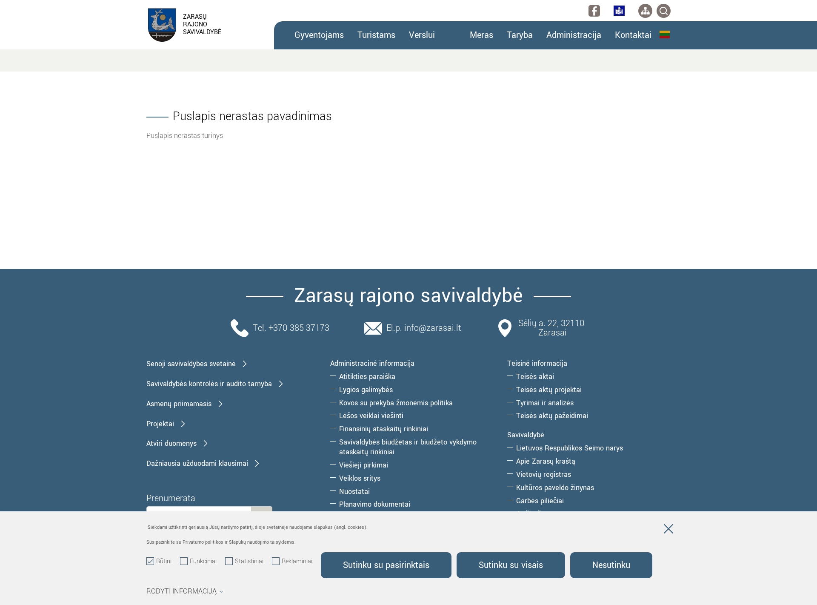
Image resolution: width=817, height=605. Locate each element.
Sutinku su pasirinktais (386, 565)
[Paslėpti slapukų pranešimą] (668, 530)
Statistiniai (249, 561)
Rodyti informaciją (181, 591)
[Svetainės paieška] (664, 11)
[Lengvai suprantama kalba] (619, 11)
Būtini (163, 561)
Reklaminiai (297, 561)
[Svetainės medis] (645, 11)
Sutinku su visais (511, 565)
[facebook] (594, 11)
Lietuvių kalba (665, 34)
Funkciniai (203, 561)
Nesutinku (611, 565)
